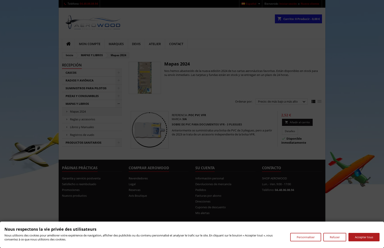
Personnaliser (306, 237)
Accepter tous (364, 237)
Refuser (335, 237)
